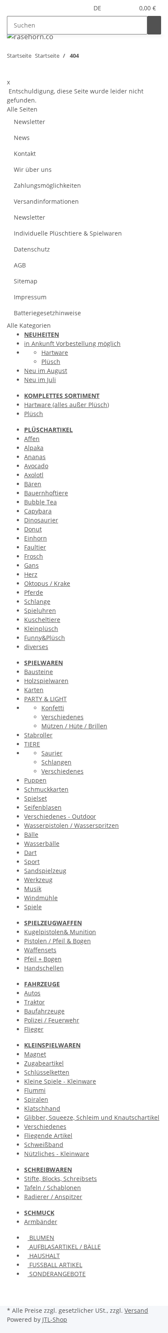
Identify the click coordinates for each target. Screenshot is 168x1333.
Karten (34, 690)
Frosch (33, 556)
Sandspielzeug (45, 871)
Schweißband (43, 1144)
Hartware (54, 352)
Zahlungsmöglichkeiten (47, 185)
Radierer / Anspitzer (53, 1197)
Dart (30, 852)
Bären (32, 484)
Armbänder (40, 1222)
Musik (32, 889)
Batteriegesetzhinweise (47, 313)
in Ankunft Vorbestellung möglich (72, 343)
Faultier (35, 547)
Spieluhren (40, 610)
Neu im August (45, 371)
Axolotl (34, 475)
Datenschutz (32, 249)
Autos (32, 993)
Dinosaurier (41, 520)
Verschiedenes (62, 717)
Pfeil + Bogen (43, 959)
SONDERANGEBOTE (57, 1274)
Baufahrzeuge (44, 1011)
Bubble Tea (40, 502)
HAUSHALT (44, 1256)
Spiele (33, 907)
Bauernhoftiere (46, 493)
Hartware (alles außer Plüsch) (66, 405)
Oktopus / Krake (47, 583)
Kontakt (25, 153)
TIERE (32, 744)
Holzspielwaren (46, 681)
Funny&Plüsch (44, 638)
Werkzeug (38, 880)
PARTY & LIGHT (45, 699)
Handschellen (44, 968)
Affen (32, 439)
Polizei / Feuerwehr (51, 1020)
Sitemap (25, 281)
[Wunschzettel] (127, 8)
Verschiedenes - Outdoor (60, 816)
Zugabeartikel (44, 1063)
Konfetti (52, 708)
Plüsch (50, 361)
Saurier (51, 753)
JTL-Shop (54, 1319)
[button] (117, 8)
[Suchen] (154, 25)
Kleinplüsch (41, 629)
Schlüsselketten (46, 1072)
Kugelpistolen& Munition (60, 932)
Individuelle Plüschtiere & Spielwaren (68, 233)
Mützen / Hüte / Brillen (74, 726)
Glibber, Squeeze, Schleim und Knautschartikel (91, 1117)
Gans (31, 565)
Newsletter (29, 122)
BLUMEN (41, 1238)
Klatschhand (42, 1108)
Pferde (33, 592)
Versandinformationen (46, 201)
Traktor (34, 1002)
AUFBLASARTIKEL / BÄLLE (64, 1247)
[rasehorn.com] (30, 36)
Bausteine (38, 672)
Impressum (30, 297)
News (22, 138)
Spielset (35, 798)
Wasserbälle (41, 843)
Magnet (35, 1054)
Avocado (36, 466)
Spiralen (36, 1099)
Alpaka (34, 448)
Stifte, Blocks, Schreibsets (60, 1179)
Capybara (38, 511)
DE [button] (98, 8)
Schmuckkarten (46, 789)
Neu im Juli (40, 380)
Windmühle (41, 898)
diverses (36, 647)
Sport (32, 862)
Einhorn (35, 538)
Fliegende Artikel (48, 1135)
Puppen (35, 780)
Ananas (35, 457)
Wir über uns (33, 169)
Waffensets (40, 950)
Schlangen (56, 762)
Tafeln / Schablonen (52, 1188)
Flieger (34, 1029)
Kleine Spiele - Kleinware (60, 1081)
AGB (20, 265)
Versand (136, 1310)
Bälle (31, 834)
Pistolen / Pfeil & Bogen (57, 941)
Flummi (35, 1090)
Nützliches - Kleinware (56, 1154)
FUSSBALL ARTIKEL (55, 1265)
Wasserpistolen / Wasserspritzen (71, 825)
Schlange (37, 601)
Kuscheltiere (42, 619)
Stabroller (38, 735)
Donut (33, 529)
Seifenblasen (43, 807)
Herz (30, 574)
